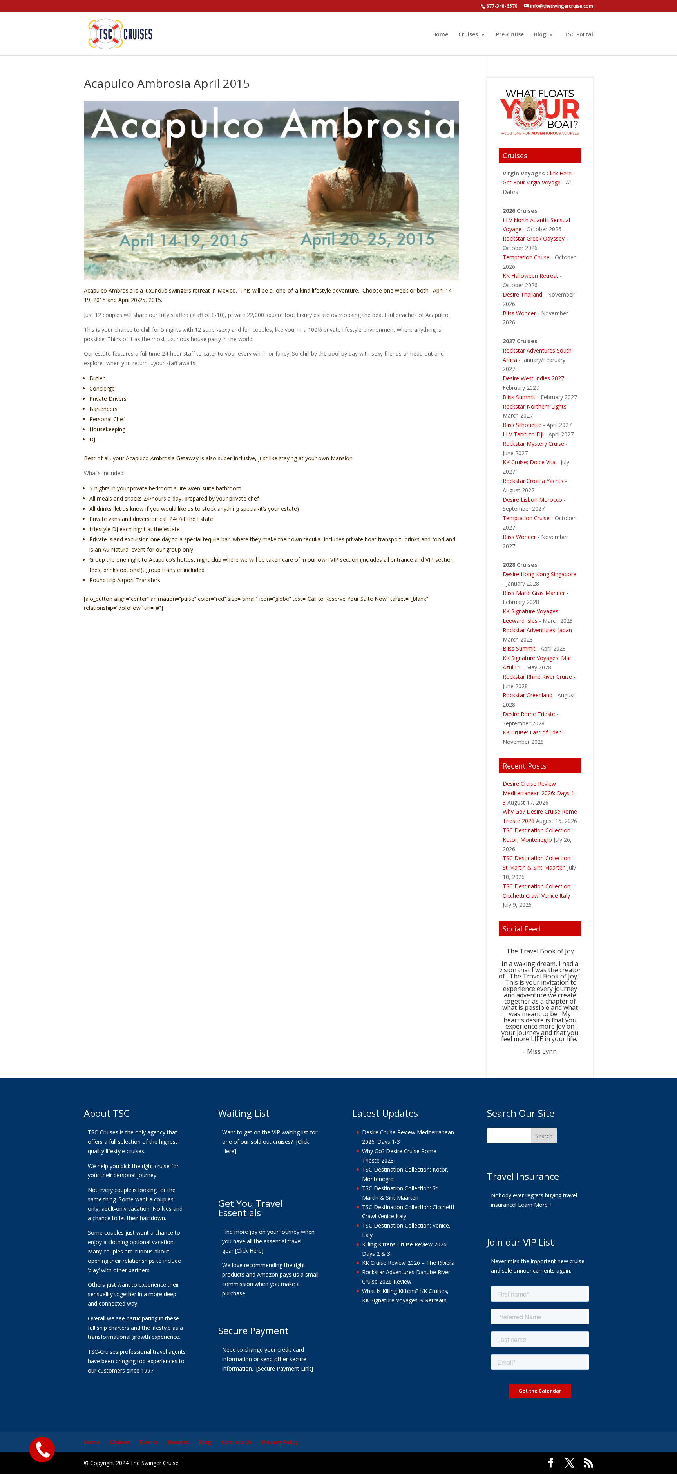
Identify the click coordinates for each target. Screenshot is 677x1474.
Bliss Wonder (520, 313)
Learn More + (535, 1204)
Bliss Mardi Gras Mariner (534, 593)
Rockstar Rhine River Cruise (537, 676)
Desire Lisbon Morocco (532, 499)
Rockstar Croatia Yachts (533, 481)
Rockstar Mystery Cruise (533, 443)
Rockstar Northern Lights (535, 406)
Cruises (468, 35)
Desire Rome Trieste (530, 714)
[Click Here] (249, 1250)
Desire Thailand (522, 294)
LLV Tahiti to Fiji (523, 434)
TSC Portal (578, 35)
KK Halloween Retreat (531, 275)
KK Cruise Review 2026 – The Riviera (408, 1262)
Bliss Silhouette (522, 425)
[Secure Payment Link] (284, 1368)
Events (149, 1442)
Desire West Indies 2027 (533, 378)
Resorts (178, 1442)
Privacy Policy (280, 1442)
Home (440, 35)
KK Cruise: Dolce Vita (529, 462)
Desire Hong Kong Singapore (539, 574)
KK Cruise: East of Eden (532, 732)
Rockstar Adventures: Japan (537, 630)
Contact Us (236, 1442)
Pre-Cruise (510, 35)
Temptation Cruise (527, 257)
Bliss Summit (519, 397)
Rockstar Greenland (527, 695)
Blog (540, 35)
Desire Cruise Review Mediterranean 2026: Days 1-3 (539, 793)
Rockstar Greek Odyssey (534, 238)
